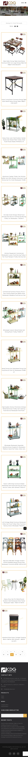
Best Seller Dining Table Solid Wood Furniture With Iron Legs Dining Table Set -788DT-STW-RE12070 (14, 63)
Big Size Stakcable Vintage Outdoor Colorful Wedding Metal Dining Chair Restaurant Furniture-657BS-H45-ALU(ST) (14, 562)
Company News (4, 704)
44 (3, 654)
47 (16, 654)
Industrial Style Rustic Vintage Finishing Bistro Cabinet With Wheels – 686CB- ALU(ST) (14, 639)
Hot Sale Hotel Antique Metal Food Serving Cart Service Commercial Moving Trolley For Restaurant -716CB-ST (14, 216)
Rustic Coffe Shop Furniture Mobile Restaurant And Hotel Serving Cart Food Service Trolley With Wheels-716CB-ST (14, 485)
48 (20, 654)
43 (22, 651)
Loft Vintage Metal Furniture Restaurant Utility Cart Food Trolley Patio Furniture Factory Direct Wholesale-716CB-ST (14, 524)
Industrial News (4, 706)
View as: (11, 26)
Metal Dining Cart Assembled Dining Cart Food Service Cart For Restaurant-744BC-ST (14, 370)
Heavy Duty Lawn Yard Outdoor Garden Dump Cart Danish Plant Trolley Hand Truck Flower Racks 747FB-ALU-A (14, 139)
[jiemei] (9, 3)
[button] (22, 2)
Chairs (2, 696)
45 (7, 654)
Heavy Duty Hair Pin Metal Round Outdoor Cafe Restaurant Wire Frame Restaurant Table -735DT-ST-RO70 (14, 600)
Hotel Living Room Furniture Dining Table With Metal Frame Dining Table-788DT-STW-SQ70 (14, 101)
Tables (2, 697)
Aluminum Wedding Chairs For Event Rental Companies (14, 733)
